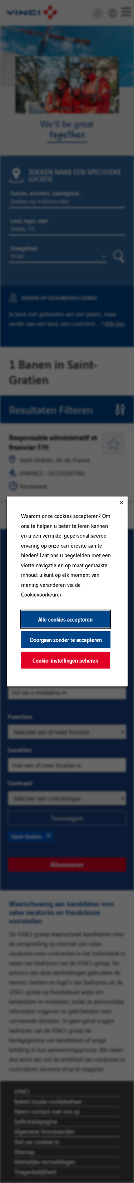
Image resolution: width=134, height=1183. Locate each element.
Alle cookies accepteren (65, 619)
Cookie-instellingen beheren (65, 660)
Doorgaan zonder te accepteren (65, 639)
